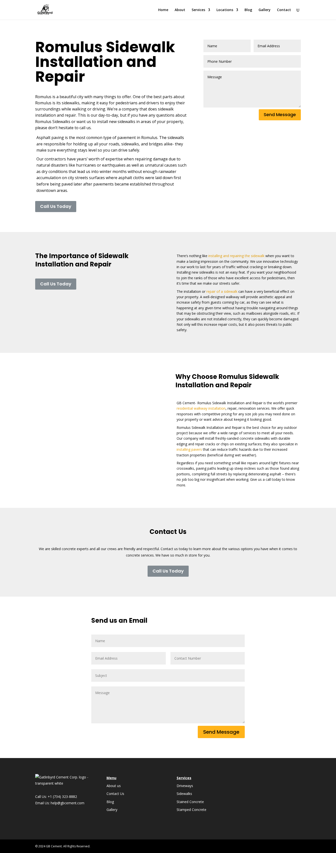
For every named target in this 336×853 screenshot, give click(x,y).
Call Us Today (55, 206)
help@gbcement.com (67, 803)
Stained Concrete (190, 801)
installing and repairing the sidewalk (236, 255)
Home (163, 10)
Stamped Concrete (191, 809)
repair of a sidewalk (221, 291)
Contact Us (115, 793)
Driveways (185, 785)
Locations (224, 10)
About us (114, 785)
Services (198, 10)
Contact (284, 10)
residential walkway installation (201, 408)
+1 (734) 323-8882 (62, 796)
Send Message (280, 114)
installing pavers (189, 449)
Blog (248, 10)
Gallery (265, 10)
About (180, 10)
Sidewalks (184, 793)
